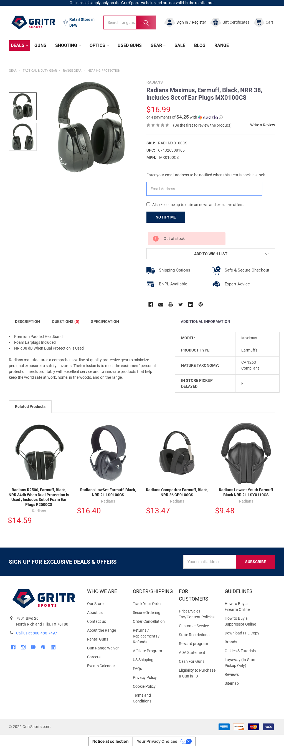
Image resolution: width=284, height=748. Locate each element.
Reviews (232, 674)
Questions (65, 321)
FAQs (137, 668)
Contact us (96, 621)
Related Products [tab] (30, 406)
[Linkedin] (190, 304)
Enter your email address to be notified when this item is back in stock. (206, 175)
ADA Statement (192, 652)
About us (95, 612)
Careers (93, 657)
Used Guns (130, 45)
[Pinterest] (200, 304)
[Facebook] (150, 304)
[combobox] (129, 22)
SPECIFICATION (105, 321)
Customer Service (194, 626)
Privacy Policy (151, 678)
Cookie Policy (151, 686)
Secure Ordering (146, 612)
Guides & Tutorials (240, 651)
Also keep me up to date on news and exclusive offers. (198, 204)
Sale (179, 45)
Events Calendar (101, 666)
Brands (231, 642)
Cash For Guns (191, 661)
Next (272, 407)
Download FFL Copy (242, 633)
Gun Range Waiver (103, 648)
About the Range (101, 630)
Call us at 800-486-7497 (36, 633)
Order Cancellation (149, 621)
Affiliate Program (147, 651)
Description (27, 321)
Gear (156, 45)
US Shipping (143, 659)
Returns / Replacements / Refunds (146, 636)
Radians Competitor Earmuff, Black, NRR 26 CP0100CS (177, 492)
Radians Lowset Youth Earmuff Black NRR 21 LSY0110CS (246, 492)
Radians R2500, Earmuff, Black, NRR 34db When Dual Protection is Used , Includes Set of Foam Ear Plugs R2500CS (39, 497)
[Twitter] (180, 304)
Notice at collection (110, 741)
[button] (184, 117)
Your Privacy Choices (157, 741)
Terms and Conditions (151, 698)
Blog (200, 45)
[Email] (160, 304)
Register (199, 22)
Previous (261, 407)
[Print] (170, 304)
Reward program (193, 643)
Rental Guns (97, 639)
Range (221, 45)
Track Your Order (147, 603)
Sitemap (232, 683)
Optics (97, 45)
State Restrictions (194, 634)
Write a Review (262, 125)
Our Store (95, 603)
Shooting (66, 45)
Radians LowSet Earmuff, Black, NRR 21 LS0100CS (108, 492)
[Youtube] (33, 647)
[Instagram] (23, 647)
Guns (40, 45)
